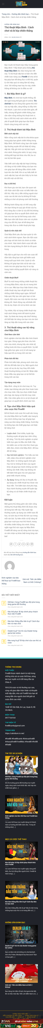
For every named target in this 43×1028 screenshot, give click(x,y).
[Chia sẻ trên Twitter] (19, 544)
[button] (3, 4)
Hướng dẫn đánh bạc (20, 14)
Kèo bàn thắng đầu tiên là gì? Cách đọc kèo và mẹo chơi (24, 622)
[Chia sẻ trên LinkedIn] (32, 544)
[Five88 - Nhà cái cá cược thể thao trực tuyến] (21, 3)
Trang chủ (6, 14)
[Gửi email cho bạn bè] (23, 544)
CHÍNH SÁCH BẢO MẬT (20, 1014)
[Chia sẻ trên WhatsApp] (11, 544)
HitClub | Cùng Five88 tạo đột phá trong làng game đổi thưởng (24, 603)
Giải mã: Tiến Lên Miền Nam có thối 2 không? (18, 986)
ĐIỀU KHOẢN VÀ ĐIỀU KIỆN (12, 1015)
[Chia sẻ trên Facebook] (15, 544)
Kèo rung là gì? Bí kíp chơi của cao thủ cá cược (24, 641)
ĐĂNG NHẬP (31, 1017)
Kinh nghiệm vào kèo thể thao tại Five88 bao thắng (11, 581)
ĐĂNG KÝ (21, 1017)
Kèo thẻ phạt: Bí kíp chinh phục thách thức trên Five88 (23, 613)
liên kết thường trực (16, 555)
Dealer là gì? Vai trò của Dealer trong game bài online (22, 632)
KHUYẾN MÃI (10, 1017)
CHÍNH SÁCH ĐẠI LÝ (32, 1015)
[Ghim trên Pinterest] (28, 544)
